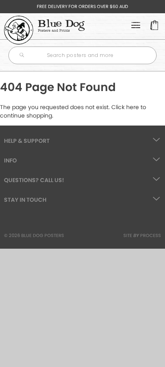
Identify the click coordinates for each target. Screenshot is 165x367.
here (132, 107)
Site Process (142, 235)
